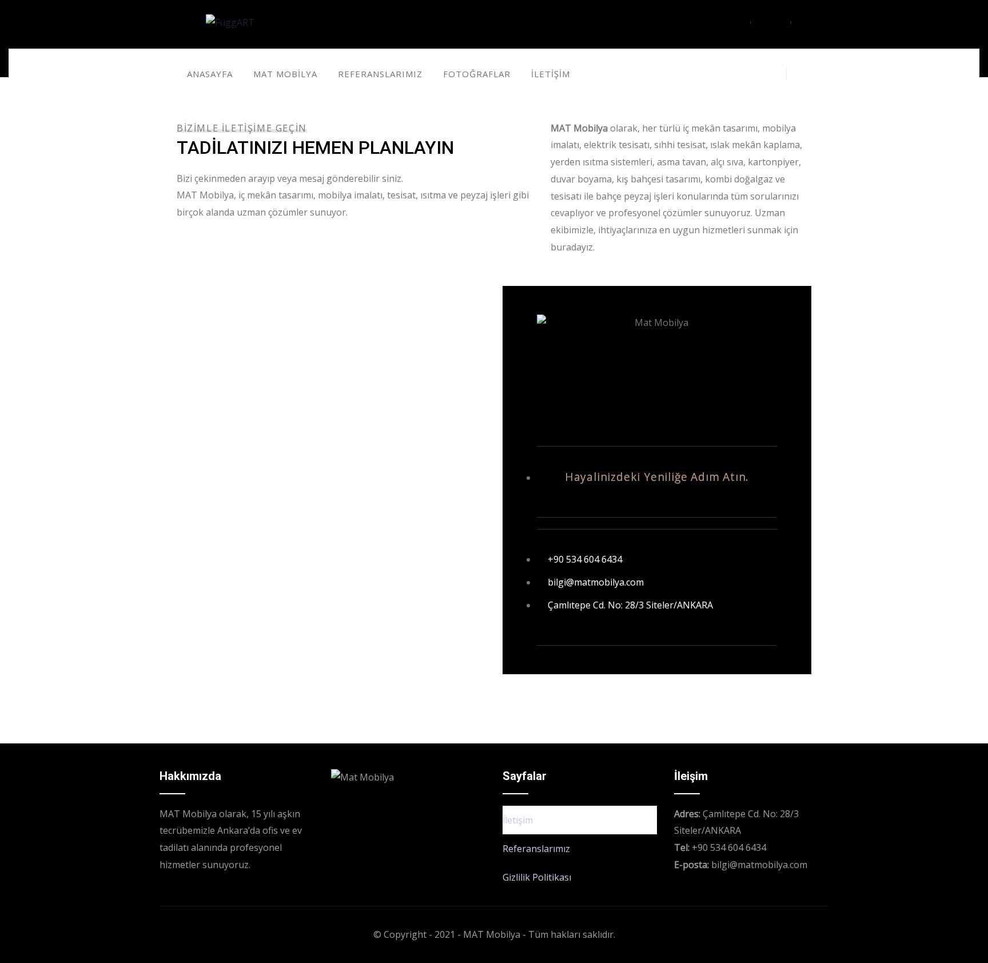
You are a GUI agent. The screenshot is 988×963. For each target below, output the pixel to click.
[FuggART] (230, 22)
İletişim (518, 820)
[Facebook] (749, 73)
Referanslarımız (536, 848)
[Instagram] (771, 73)
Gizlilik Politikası (537, 877)
